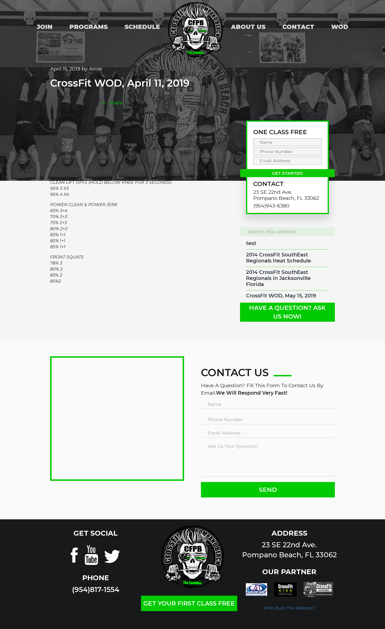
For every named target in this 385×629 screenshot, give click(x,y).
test (251, 243)
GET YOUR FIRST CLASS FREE (189, 603)
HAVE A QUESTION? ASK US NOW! (287, 312)
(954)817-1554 (95, 589)
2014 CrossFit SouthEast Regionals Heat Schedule (278, 258)
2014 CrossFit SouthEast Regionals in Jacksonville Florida (278, 278)
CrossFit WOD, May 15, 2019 (281, 296)
